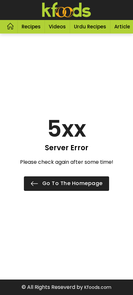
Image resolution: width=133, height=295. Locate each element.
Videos (57, 26)
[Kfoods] (66, 10)
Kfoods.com (97, 287)
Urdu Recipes (90, 26)
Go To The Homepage (72, 183)
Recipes (31, 26)
